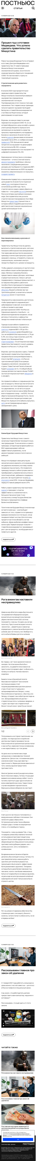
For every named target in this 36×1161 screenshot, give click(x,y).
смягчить (4, 329)
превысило (5, 142)
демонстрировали (8, 162)
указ (8, 184)
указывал (10, 369)
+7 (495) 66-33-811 (25, 1158)
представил (14, 201)
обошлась (5, 290)
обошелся (28, 374)
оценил (4, 490)
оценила (10, 137)
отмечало (16, 359)
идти (3, 403)
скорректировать (8, 174)
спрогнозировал (7, 342)
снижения (12, 332)
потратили (5, 295)
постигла (22, 191)
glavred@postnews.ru (12, 1158)
